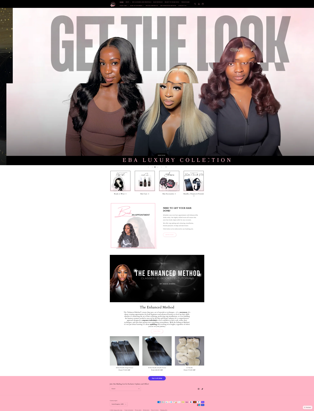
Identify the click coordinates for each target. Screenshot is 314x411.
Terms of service (155, 410)
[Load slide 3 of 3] (157, 167)
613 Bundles (189, 367)
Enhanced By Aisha (118, 410)
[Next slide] (161, 167)
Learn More (157, 331)
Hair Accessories (168, 194)
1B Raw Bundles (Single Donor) (124, 367)
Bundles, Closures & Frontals (193, 194)
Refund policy (146, 410)
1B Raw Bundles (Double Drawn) (157, 367)
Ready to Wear (119, 194)
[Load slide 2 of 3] (155, 167)
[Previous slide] (148, 167)
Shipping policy (163, 410)
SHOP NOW (157, 155)
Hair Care (143, 194)
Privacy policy (138, 410)
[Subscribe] (139, 389)
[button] (128, 2)
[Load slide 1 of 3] (152, 167)
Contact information (128, 410)
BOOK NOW (170, 234)
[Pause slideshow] (166, 167)
